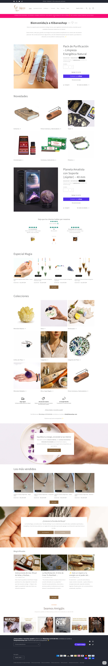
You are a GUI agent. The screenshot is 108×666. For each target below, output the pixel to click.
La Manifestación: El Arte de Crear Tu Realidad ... (53, 574)
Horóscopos (71, 328)
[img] (54, 221)
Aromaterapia (18, 160)
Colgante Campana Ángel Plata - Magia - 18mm (22, 495)
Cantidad (65, 64)
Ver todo (54, 287)
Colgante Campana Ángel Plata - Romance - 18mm (84, 495)
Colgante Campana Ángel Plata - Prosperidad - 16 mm (44, 495)
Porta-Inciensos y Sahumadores (50, 129)
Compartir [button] (67, 85)
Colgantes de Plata (73, 360)
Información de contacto (73, 662)
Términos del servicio (55, 662)
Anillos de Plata (18, 360)
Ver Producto (45, 532)
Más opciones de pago (76, 79)
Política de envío (64, 662)
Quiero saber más (54, 450)
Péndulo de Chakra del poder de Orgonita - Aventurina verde (43, 280)
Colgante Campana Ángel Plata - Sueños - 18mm (63, 495)
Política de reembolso (45, 662)
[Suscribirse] (38, 644)
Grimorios (16, 129)
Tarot (69, 129)
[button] (46, 8)
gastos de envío (77, 59)
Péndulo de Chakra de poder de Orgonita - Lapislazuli (63, 280)
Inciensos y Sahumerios (48, 160)
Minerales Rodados (19, 391)
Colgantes (44, 360)
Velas (42, 328)
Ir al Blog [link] (62, 532)
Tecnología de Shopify (25, 662)
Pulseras (70, 160)
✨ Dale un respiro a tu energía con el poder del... (79, 574)
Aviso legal (82, 662)
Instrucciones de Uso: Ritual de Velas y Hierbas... (26, 574)
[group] (11, 625)
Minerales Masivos (19, 328)
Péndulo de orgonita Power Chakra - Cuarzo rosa (23, 280)
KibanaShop (19, 662)
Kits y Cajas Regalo (46, 391)
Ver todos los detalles (82, 85)
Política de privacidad (35, 662)
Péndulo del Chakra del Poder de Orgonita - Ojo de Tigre (84, 280)
